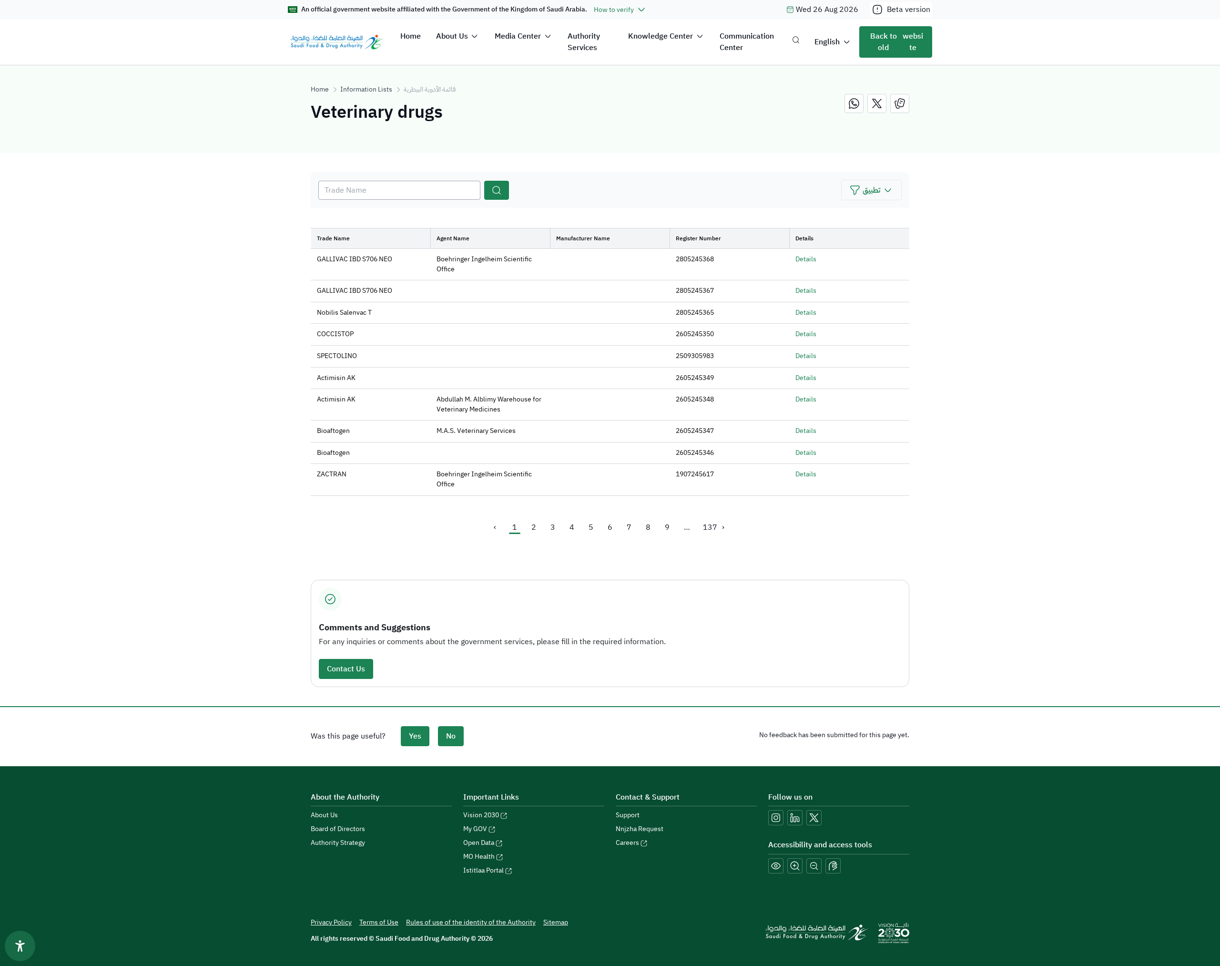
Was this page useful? (348, 736)
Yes (415, 736)
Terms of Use (378, 922)
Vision (481, 815)
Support (628, 815)
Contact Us (346, 669)
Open (478, 843)
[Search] (496, 190)
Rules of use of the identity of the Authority (471, 922)
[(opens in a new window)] (854, 103)
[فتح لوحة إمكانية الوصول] (20, 946)
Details (805, 259)
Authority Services (584, 42)
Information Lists (366, 89)
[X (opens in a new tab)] (814, 817)
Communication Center (747, 42)
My (475, 829)
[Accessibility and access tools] (833, 866)
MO (479, 857)
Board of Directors (338, 829)
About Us (452, 36)
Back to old (896, 42)
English (827, 42)
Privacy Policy (331, 922)
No (451, 736)
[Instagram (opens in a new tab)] (775, 817)
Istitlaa (483, 870)
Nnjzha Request (639, 829)
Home (410, 36)
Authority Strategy (338, 843)
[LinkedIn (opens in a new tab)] (795, 817)
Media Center (518, 36)
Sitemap (555, 922)
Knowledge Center (660, 36)
